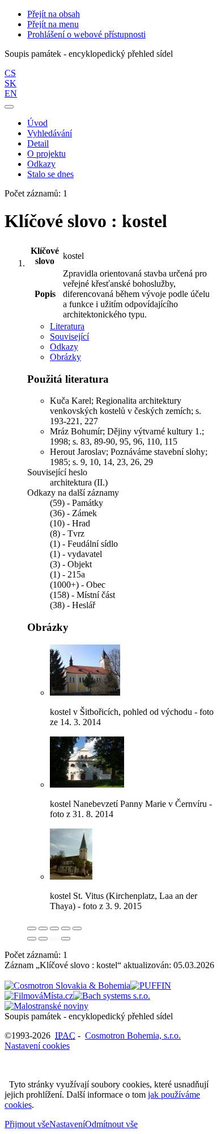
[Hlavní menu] (9, 106)
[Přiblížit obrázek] (31, 928)
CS (10, 73)
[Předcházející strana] (54, 938)
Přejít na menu (53, 24)
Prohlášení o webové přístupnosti (86, 34)
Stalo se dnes (50, 174)
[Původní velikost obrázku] (54, 928)
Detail (38, 143)
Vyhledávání (49, 133)
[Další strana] (65, 938)
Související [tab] (69, 336)
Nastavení (67, 1124)
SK (10, 83)
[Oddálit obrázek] (43, 928)
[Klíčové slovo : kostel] (85, 692)
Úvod (37, 123)
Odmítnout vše (111, 1124)
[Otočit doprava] (43, 938)
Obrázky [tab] (65, 357)
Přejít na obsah (53, 14)
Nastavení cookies (37, 1046)
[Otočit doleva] (31, 938)
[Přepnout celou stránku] (65, 928)
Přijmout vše (27, 1124)
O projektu (46, 153)
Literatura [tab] (67, 326)
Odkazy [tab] (64, 347)
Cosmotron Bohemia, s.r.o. (133, 1035)
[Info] (77, 928)
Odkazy (41, 164)
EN (11, 93)
